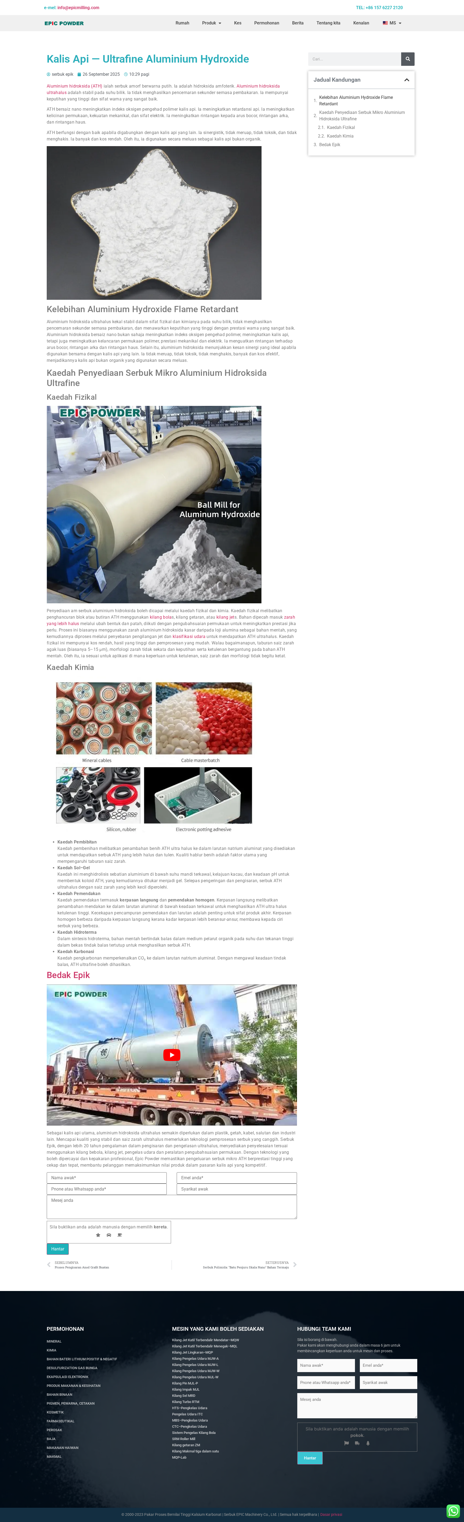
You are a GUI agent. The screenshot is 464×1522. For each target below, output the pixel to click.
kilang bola (161, 617)
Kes (237, 23)
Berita (298, 23)
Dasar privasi (331, 1514)
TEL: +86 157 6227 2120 (379, 7)
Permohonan (266, 23)
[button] (406, 80)
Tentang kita (328, 23)
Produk (209, 23)
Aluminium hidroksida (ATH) (75, 86)
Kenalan (361, 23)
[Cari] (408, 59)
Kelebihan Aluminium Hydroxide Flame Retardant (356, 100)
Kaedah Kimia (340, 136)
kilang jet (225, 617)
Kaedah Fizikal (341, 127)
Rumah (182, 23)
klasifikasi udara (189, 636)
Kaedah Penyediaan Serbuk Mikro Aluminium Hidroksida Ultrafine (362, 115)
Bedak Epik (68, 975)
